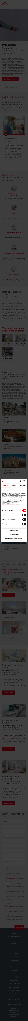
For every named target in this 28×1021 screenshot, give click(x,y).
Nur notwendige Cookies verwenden (14, 538)
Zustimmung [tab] (5, 485)
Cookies (17, 504)
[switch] (24, 515)
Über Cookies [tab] (23, 485)
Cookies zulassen (14, 530)
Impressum (4, 504)
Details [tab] (14, 485)
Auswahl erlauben (14, 534)
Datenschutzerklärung (11, 504)
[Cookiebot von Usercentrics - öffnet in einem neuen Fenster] (20, 481)
